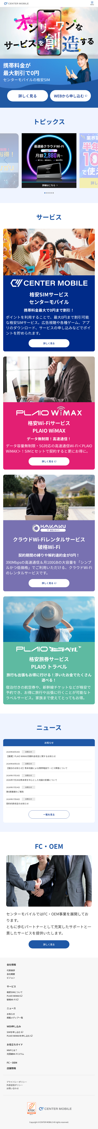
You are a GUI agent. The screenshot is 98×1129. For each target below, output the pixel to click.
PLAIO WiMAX (13, 995)
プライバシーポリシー (17, 1081)
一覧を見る (49, 814)
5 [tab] (53, 193)
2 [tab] (47, 193)
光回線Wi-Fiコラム (15, 1053)
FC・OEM (12, 1062)
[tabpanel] (49, 160)
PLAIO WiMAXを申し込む (18, 1035)
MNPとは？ (12, 1050)
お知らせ (11, 1013)
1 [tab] (45, 193)
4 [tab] (51, 193)
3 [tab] (49, 193)
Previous (6, 160)
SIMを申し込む (14, 1032)
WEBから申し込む (69, 95)
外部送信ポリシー (15, 1085)
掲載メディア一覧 (15, 1017)
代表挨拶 (11, 970)
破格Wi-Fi (11, 999)
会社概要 (11, 973)
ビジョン (11, 977)
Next (92, 160)
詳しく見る (27, 95)
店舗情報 (11, 1068)
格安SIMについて (15, 992)
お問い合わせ (13, 1088)
